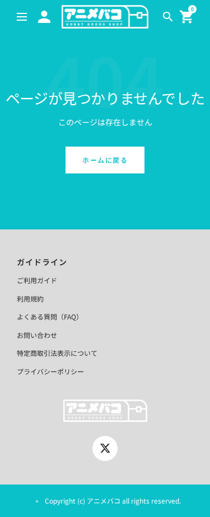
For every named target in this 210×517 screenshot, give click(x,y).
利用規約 (30, 298)
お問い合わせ (37, 335)
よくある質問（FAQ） (50, 316)
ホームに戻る (105, 159)
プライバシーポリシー (50, 371)
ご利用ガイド (37, 280)
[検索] (168, 17)
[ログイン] (44, 17)
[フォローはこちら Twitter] (105, 448)
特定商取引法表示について (57, 353)
